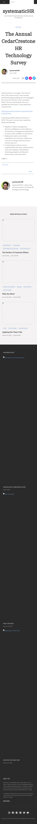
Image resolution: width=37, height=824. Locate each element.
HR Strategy (16, 245)
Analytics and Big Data (9, 287)
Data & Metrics (7, 245)
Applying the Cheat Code (12, 332)
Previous (5, 165)
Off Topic (18, 27)
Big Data (19, 287)
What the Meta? (8, 294)
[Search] (31, 2)
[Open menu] (4, 2)
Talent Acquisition (25, 248)
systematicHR (18, 11)
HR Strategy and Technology (10, 248)
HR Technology (7, 290)
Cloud (4, 328)
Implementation (23, 328)
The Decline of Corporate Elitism (15, 252)
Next (30, 171)
